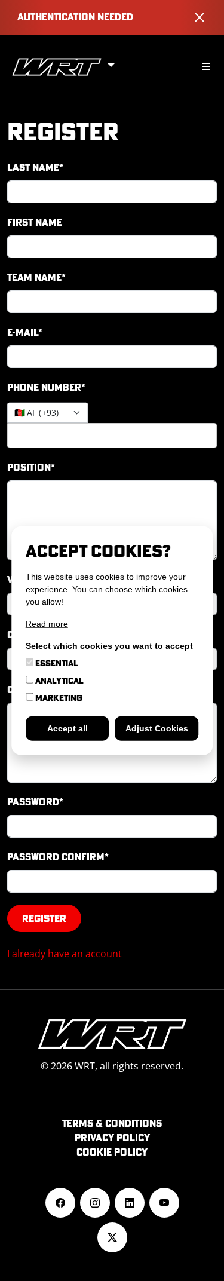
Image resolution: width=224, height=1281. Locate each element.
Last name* (35, 167)
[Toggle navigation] (206, 66)
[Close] (199, 17)
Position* (31, 467)
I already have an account (64, 953)
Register (44, 918)
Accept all (67, 728)
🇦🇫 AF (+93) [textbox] (36, 413)
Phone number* (46, 387)
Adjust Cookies (156, 728)
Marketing (57, 697)
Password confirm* (58, 857)
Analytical (58, 680)
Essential (55, 662)
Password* (35, 802)
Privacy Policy (112, 1138)
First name (34, 222)
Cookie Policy (112, 1152)
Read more (47, 623)
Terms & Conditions (112, 1123)
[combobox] (47, 413)
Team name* (36, 277)
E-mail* (24, 332)
